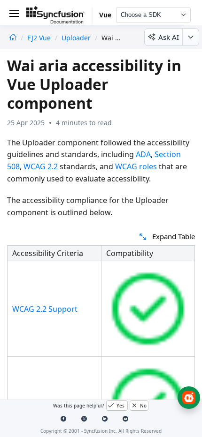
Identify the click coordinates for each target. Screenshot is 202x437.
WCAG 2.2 (40, 166)
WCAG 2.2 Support (45, 309)
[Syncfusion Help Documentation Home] (59, 16)
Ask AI (168, 37)
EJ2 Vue (40, 37)
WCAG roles (136, 166)
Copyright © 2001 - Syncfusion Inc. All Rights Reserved (101, 431)
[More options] (190, 37)
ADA (143, 154)
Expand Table (173, 236)
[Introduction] (12, 37)
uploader (76, 37)
